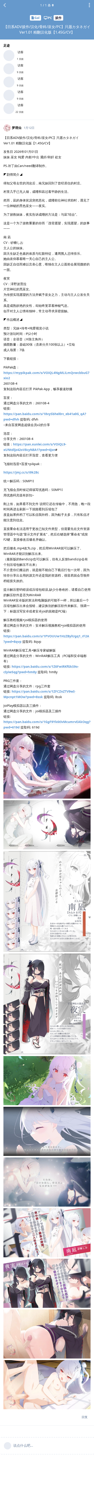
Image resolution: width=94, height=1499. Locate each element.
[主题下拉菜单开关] (89, 5)
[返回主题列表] (4, 5)
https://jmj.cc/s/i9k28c (21, 472)
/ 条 (45, 5)
